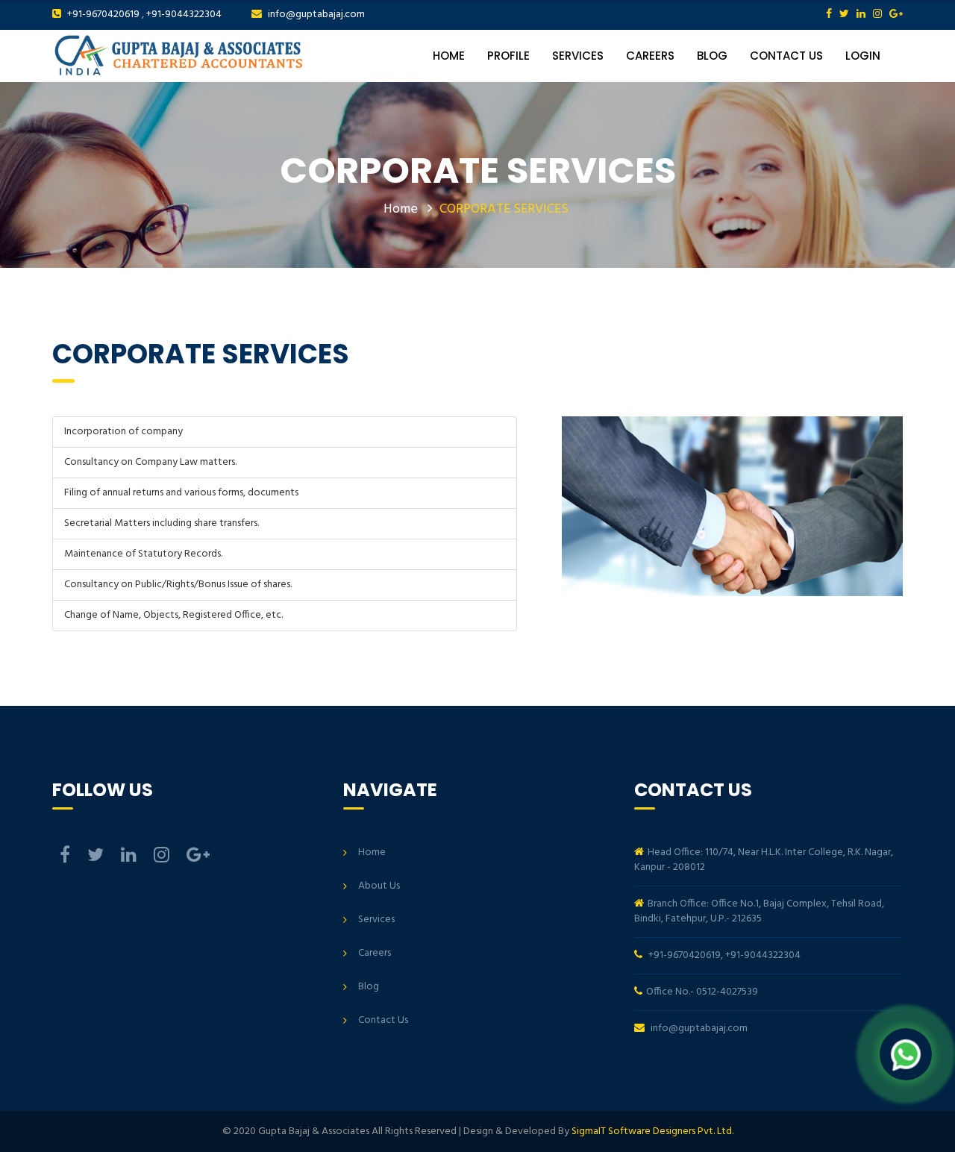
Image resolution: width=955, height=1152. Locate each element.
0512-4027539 (727, 992)
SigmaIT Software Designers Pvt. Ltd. (652, 1131)
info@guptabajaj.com (316, 14)
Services (578, 55)
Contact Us (786, 55)
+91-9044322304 (184, 14)
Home (449, 55)
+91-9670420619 (103, 14)
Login (862, 55)
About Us (379, 886)
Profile (508, 55)
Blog (712, 55)
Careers (650, 55)
